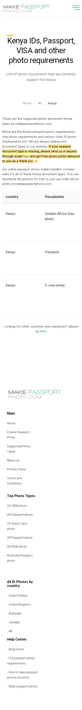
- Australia (14, 613)
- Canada (13, 622)
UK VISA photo (17, 546)
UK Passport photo (20, 537)
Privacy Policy (16, 469)
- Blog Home (15, 649)
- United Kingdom (19, 604)
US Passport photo (20, 514)
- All (9, 631)
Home (27, 103)
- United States (17, 595)
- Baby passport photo (22, 686)
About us (13, 460)
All (40, 103)
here (26, 156)
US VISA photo (17, 505)
